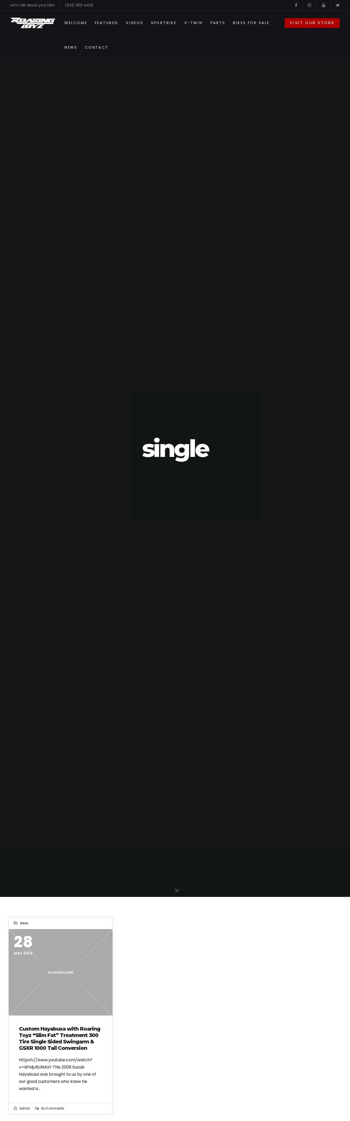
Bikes (24, 923)
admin (24, 1108)
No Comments (52, 1108)
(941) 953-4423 (79, 5)
